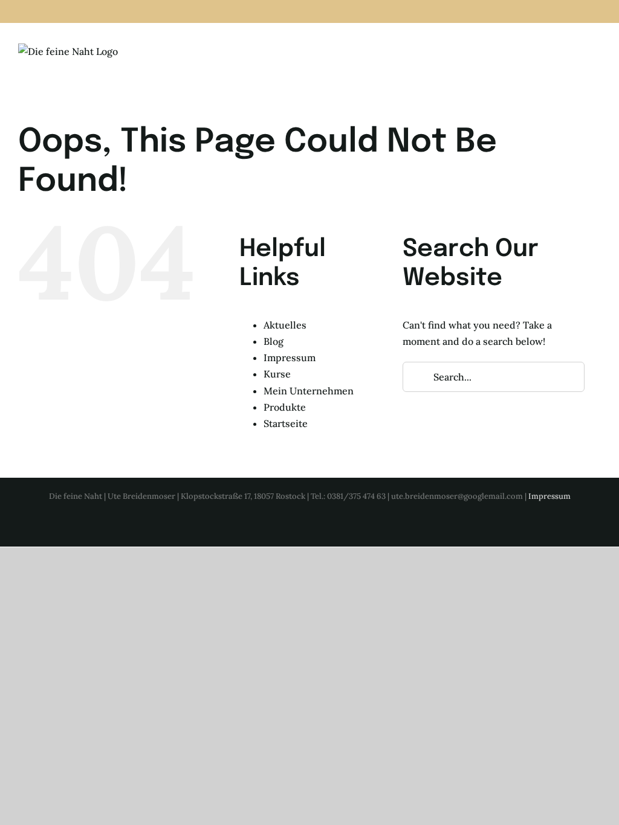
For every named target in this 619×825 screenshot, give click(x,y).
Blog (274, 341)
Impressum (290, 358)
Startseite (286, 423)
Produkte (285, 407)
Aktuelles (285, 325)
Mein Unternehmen (309, 391)
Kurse (277, 374)
